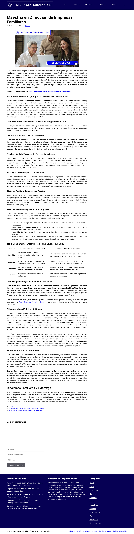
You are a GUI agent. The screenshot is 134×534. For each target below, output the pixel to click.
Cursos (93, 494)
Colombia (94, 490)
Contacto (95, 531)
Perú (92, 516)
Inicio (65, 5)
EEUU (92, 501)
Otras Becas (95, 512)
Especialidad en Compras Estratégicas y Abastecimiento (26, 408)
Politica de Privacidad (120, 531)
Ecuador (93, 498)
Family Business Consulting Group (31, 302)
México (11, 406)
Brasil (92, 483)
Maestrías (94, 505)
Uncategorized (96, 523)
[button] (123, 5)
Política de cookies (105, 531)
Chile (92, 487)
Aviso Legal (86, 531)
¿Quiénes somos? (75, 531)
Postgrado (94, 519)
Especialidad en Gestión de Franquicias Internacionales (50, 92)
